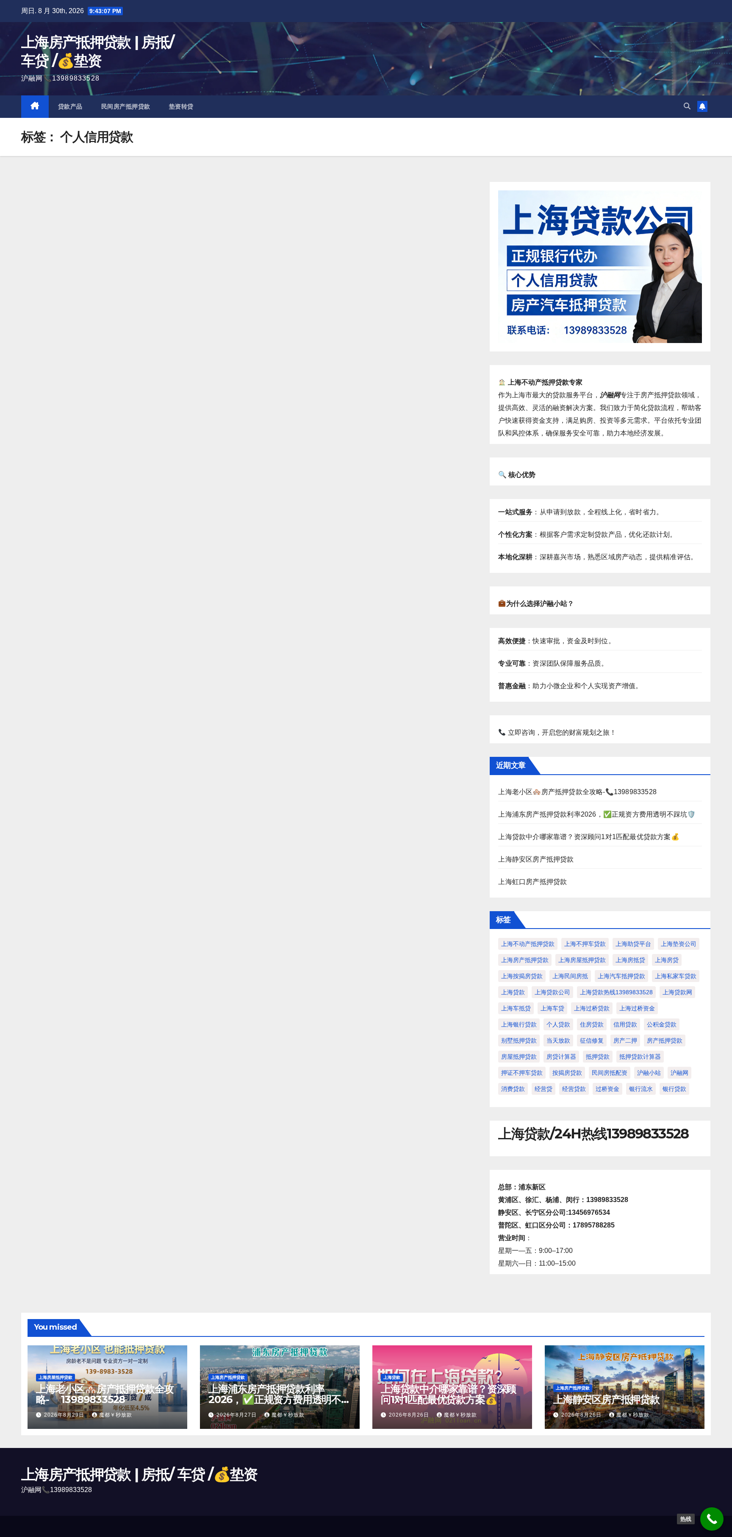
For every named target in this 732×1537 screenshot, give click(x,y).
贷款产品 (70, 106)
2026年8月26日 (410, 1415)
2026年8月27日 (237, 1415)
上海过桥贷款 (592, 1008)
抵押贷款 (598, 1056)
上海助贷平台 (633, 943)
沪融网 (679, 1072)
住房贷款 (592, 1024)
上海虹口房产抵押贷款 (532, 881)
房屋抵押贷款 (519, 1056)
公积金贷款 (662, 1024)
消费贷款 (513, 1088)
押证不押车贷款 (522, 1072)
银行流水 (641, 1088)
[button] (687, 106)
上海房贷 (667, 960)
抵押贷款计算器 (640, 1056)
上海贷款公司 (552, 992)
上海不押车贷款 (585, 943)
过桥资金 (607, 1088)
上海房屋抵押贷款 (582, 960)
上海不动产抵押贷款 (528, 943)
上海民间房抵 (570, 976)
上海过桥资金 (637, 1008)
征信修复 (592, 1040)
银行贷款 (674, 1088)
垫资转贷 (181, 106)
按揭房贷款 (567, 1072)
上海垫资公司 (678, 943)
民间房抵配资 (609, 1072)
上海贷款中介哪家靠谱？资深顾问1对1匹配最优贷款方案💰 (588, 836)
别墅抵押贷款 (519, 1040)
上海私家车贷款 (675, 976)
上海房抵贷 (630, 960)
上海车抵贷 (516, 1008)
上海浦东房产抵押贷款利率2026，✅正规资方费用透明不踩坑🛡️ (597, 814)
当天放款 (558, 1040)
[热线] (712, 1519)
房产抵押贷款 (664, 1040)
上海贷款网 (677, 992)
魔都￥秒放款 (115, 1415)
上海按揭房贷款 (522, 976)
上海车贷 (552, 1008)
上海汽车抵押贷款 (621, 976)
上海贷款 (513, 992)
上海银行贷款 (519, 1024)
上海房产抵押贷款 (525, 960)
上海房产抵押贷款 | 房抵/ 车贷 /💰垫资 (139, 1474)
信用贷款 (625, 1024)
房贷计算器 (561, 1056)
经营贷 (543, 1088)
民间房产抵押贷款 (125, 106)
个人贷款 (558, 1024)
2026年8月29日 (65, 1415)
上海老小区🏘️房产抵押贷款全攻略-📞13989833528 (577, 791)
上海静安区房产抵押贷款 (536, 859)
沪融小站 (649, 1072)
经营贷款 (574, 1088)
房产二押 (625, 1040)
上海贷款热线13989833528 (616, 992)
